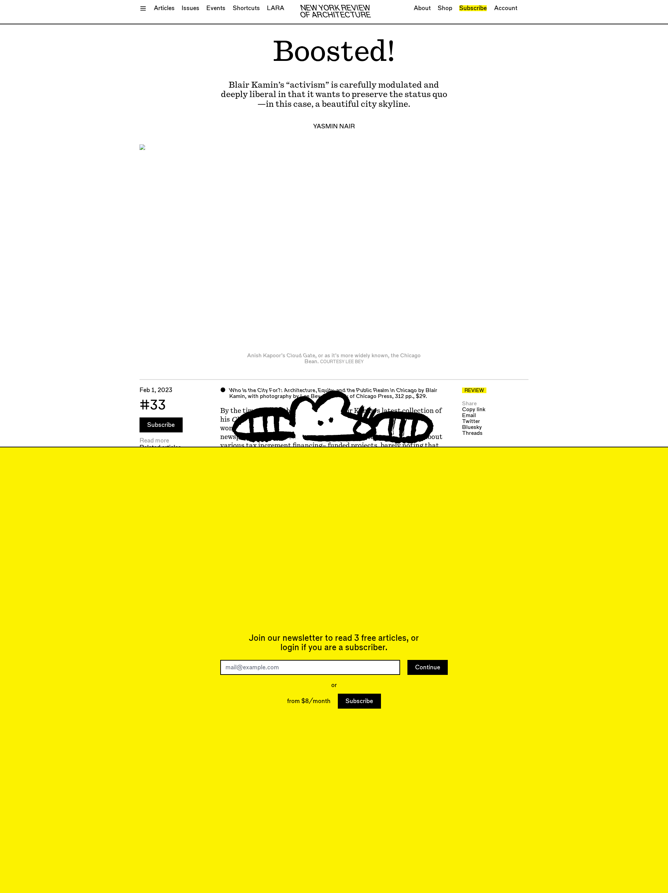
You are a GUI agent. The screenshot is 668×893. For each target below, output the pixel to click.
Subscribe (473, 8)
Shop (445, 8)
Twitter (471, 421)
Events (215, 8)
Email (469, 415)
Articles (164, 8)
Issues (190, 8)
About (422, 8)
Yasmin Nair (334, 126)
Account (505, 8)
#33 (153, 405)
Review (474, 390)
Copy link (473, 409)
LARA (275, 8)
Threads (472, 433)
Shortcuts (246, 8)
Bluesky (472, 427)
